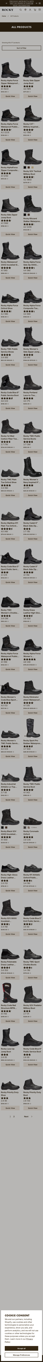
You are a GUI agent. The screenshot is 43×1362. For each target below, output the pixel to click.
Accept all (21, 1348)
